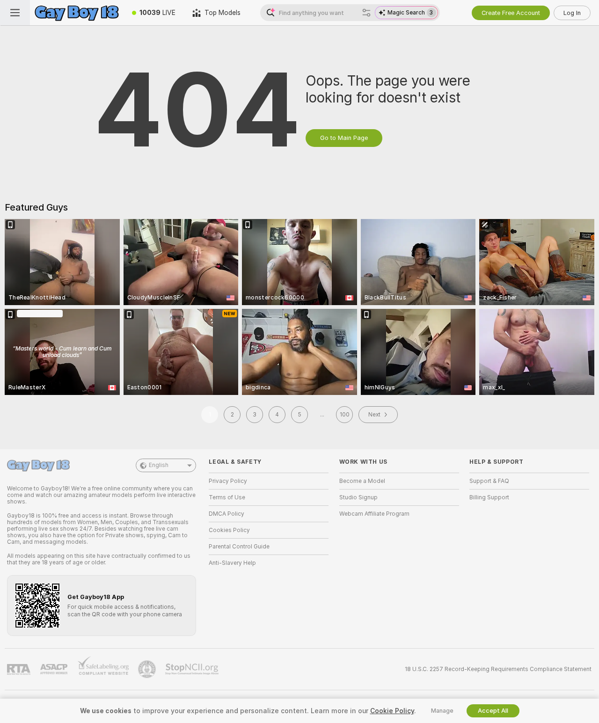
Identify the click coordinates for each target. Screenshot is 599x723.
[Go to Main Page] (77, 12)
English (158, 465)
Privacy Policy (228, 481)
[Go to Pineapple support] (148, 669)
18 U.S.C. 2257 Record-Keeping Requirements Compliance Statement (498, 669)
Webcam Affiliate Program (374, 514)
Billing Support (489, 497)
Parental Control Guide (239, 546)
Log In (572, 12)
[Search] (366, 12)
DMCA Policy (226, 514)
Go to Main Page (344, 137)
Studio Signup (358, 497)
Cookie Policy (392, 711)
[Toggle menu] (15, 12)
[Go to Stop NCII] (192, 669)
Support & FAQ (489, 481)
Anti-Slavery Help (232, 563)
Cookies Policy (229, 530)
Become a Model (362, 481)
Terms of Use (227, 497)
